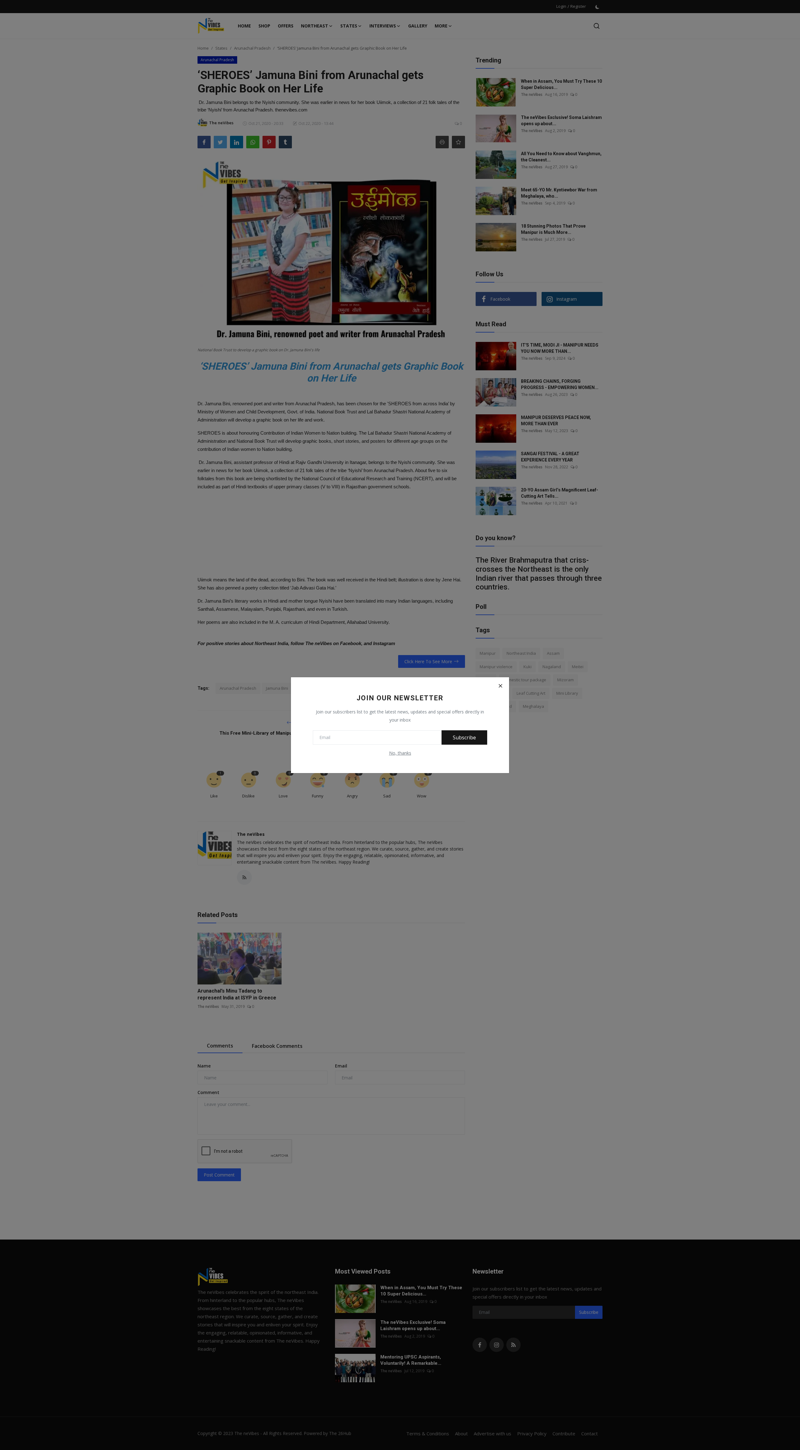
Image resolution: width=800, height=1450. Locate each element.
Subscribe (464, 737)
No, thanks (400, 753)
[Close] (500, 686)
